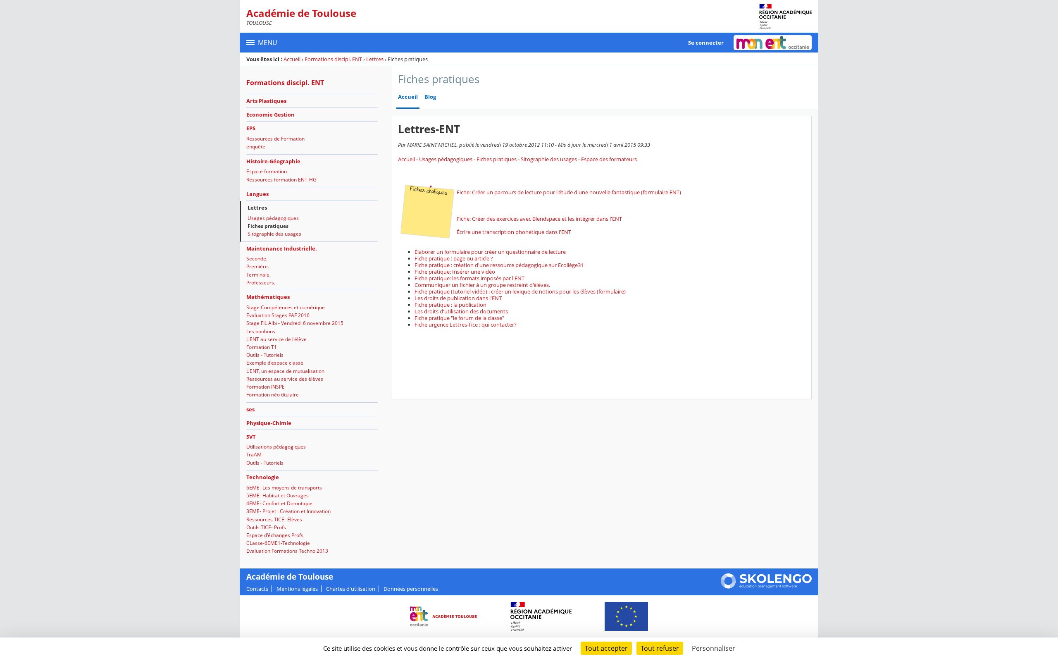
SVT (251, 436)
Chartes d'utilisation (350, 588)
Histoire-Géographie (273, 161)
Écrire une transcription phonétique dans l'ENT (514, 232)
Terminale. (258, 274)
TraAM (254, 454)
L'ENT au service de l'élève (276, 339)
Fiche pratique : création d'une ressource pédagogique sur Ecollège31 (499, 265)
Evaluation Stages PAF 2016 (278, 315)
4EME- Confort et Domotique (279, 503)
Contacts (257, 588)
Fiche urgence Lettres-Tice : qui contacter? (466, 324)
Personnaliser (713, 648)
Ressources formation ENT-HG (281, 179)
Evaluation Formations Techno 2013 (287, 550)
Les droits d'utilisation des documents (461, 311)
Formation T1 (261, 347)
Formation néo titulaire (272, 394)
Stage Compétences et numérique (285, 307)
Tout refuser (660, 648)
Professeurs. (260, 282)
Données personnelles (411, 588)
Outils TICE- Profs (266, 527)
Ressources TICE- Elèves (274, 519)
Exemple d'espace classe (274, 362)
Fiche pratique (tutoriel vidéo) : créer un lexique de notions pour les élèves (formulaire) (520, 291)
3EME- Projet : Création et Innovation (288, 511)
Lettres (375, 59)
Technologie (262, 477)
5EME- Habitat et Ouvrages (277, 495)
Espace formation (266, 171)
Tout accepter (606, 648)
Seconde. (256, 258)
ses (250, 409)
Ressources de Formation (275, 138)
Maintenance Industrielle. (281, 248)
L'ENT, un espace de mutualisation (285, 371)
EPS (250, 128)
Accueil (292, 59)
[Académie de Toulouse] (785, 16)
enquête (255, 146)
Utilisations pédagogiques (276, 446)
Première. (257, 266)
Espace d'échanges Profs (274, 535)
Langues (257, 194)
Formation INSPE (265, 386)
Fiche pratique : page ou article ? (454, 258)
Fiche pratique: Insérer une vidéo (455, 271)
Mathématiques (268, 297)
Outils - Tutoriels (265, 354)
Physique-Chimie (268, 423)
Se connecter (706, 42)
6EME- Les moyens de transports (284, 487)
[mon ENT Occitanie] (773, 43)
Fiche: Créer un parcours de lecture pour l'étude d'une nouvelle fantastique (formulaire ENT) (569, 192)
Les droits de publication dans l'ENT (458, 298)
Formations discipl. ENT (333, 59)
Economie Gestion (270, 114)
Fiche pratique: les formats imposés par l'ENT (469, 278)
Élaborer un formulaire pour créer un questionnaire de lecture (490, 251)
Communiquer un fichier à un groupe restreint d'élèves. (482, 285)
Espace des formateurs (609, 159)
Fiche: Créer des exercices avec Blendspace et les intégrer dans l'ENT (539, 218)
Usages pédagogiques (273, 218)
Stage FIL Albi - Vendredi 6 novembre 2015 (294, 323)
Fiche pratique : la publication (450, 304)
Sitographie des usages (274, 233)
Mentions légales (297, 588)
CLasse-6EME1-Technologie (278, 543)
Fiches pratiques (268, 225)
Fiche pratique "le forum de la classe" (459, 318)
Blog (430, 96)
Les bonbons (260, 331)
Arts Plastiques (266, 101)
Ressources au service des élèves (284, 378)
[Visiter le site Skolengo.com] (766, 586)
